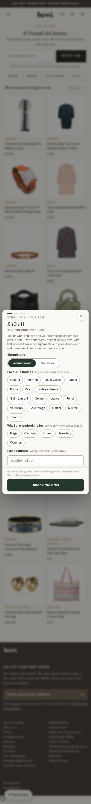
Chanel (15, 380)
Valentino (16, 408)
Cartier (56, 408)
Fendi (70, 398)
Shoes (46, 433)
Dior (28, 389)
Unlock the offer (45, 485)
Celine (39, 398)
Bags (13, 433)
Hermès (32, 380)
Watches (16, 442)
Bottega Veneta (48, 389)
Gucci (73, 380)
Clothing (29, 433)
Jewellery (64, 433)
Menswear (48, 363)
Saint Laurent (19, 398)
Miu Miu (73, 408)
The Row (16, 417)
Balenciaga (37, 408)
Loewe (55, 398)
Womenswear (22, 363)
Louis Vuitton (53, 380)
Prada (14, 389)
